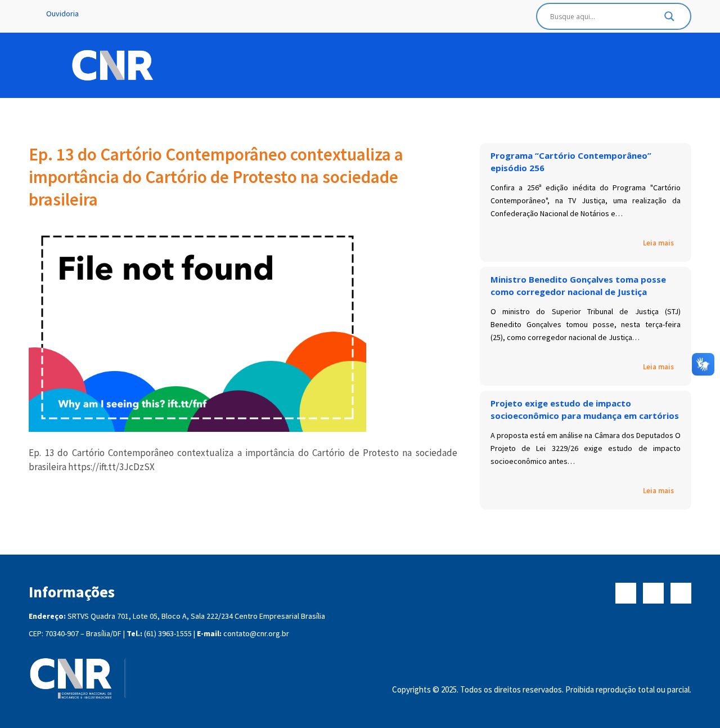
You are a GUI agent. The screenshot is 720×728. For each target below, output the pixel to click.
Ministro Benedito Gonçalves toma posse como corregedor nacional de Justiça (578, 285)
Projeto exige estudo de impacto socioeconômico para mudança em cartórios (584, 409)
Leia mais (658, 243)
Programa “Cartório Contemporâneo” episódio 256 (570, 161)
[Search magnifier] (669, 19)
